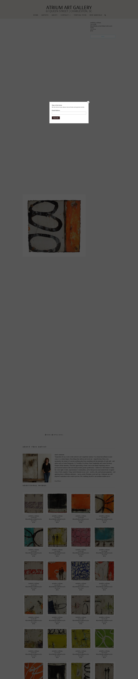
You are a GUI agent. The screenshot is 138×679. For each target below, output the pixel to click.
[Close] (88, 102)
